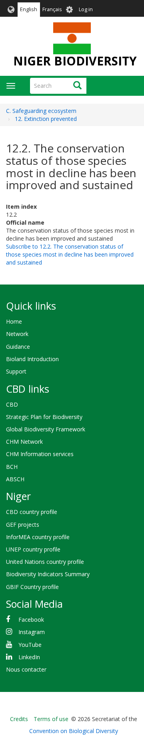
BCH (12, 466)
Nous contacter (26, 669)
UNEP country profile (33, 549)
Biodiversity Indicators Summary (48, 574)
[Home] (71, 38)
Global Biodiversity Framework (45, 429)
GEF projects (22, 524)
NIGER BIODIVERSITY (75, 61)
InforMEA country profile (38, 537)
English (28, 9)
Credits (19, 719)
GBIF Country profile (32, 587)
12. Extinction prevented (46, 119)
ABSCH (15, 479)
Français (52, 9)
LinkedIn (29, 657)
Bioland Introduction (32, 359)
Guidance (18, 346)
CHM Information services (40, 454)
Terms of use (51, 719)
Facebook (31, 619)
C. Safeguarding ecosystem (41, 111)
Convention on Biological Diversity (73, 731)
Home (14, 321)
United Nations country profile (45, 561)
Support (16, 371)
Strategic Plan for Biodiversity (44, 417)
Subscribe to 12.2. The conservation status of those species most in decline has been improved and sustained (70, 254)
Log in (86, 9)
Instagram (31, 632)
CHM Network (24, 441)
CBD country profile (31, 512)
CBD (12, 404)
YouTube (30, 644)
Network (17, 334)
